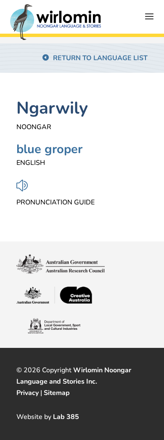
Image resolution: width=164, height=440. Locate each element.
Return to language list (100, 58)
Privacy (27, 393)
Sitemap (57, 393)
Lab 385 (66, 416)
